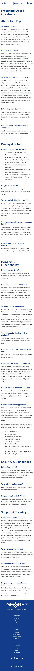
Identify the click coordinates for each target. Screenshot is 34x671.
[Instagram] (14, 658)
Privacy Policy (17, 652)
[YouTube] (17, 658)
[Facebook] (20, 658)
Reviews (17, 650)
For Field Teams (17, 636)
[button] (19, 3)
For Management (17, 634)
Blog (17, 622)
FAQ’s (17, 648)
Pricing (17, 638)
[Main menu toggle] (31, 3)
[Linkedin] (22, 658)
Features (17, 632)
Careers (17, 620)
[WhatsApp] (28, 3)
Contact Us (17, 618)
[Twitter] (11, 658)
